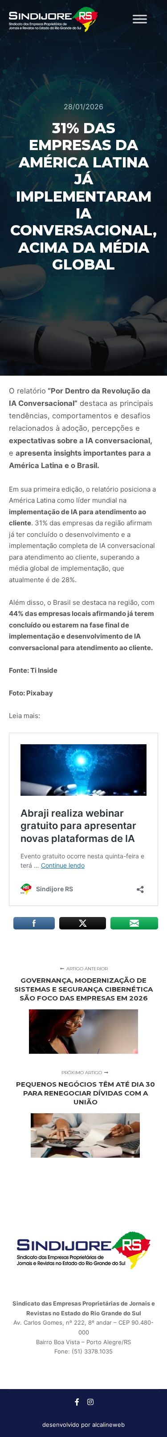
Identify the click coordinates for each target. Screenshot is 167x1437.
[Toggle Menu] (140, 19)
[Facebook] (77, 1402)
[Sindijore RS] (53, 19)
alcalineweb (108, 1424)
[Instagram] (90, 1402)
